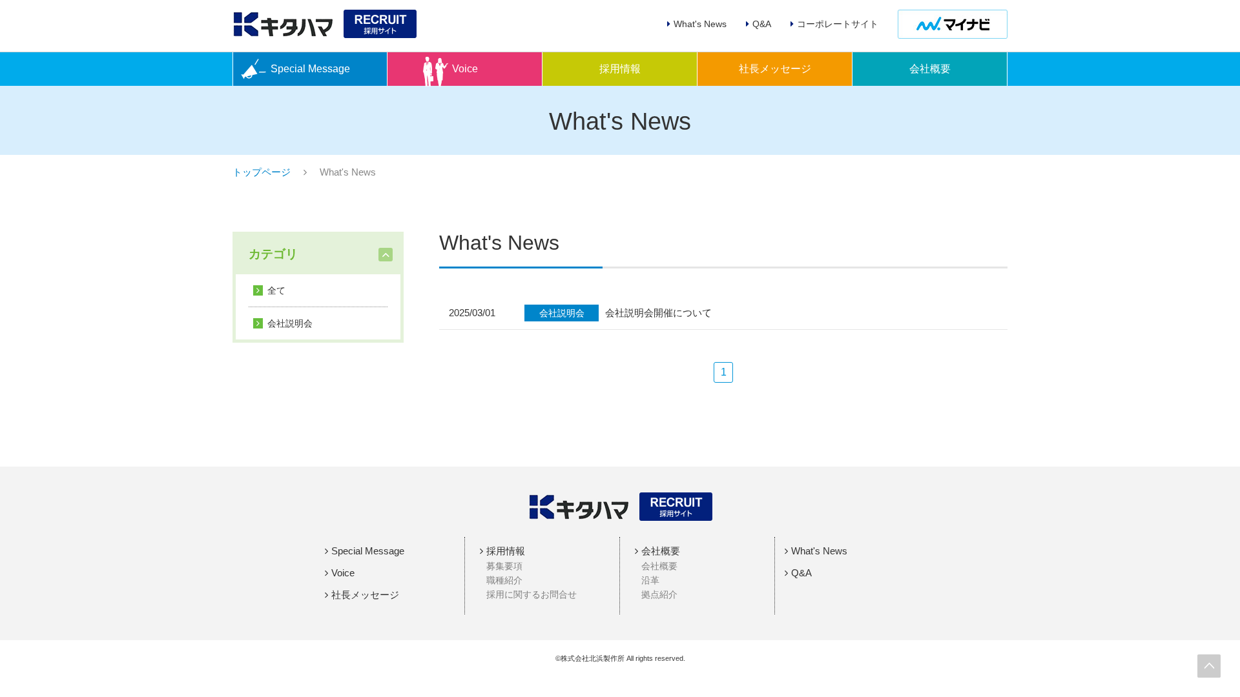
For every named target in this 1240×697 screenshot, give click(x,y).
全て (276, 290)
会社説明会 (290, 323)
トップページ (261, 172)
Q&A (801, 572)
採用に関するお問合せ (531, 594)
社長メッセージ (775, 68)
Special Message (310, 68)
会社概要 (930, 68)
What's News (819, 550)
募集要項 (504, 566)
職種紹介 (504, 580)
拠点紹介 (659, 594)
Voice (465, 68)
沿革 (650, 580)
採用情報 (620, 68)
